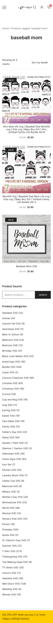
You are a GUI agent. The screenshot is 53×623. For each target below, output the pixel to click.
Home (5, 28)
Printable (7, 529)
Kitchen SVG (9, 469)
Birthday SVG (9, 350)
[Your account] (42, 7)
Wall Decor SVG (11, 583)
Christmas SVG (10, 388)
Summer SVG (9, 545)
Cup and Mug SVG (12, 399)
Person (6, 524)
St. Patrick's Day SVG (14, 540)
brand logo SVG (11, 361)
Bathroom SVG (10, 339)
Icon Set (6, 464)
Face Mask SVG (11, 421)
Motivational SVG (11, 502)
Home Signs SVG (11, 459)
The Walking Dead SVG (15, 562)
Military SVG (9, 491)
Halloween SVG (10, 453)
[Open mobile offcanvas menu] (4, 7)
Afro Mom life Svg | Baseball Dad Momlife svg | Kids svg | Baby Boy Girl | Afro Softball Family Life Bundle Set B (26, 129)
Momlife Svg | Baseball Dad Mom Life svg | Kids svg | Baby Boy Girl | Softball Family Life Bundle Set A (27, 199)
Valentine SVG (10, 578)
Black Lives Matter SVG (15, 356)
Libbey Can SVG (11, 480)
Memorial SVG (10, 486)
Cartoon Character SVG (15, 377)
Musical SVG (9, 513)
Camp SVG (8, 372)
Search (43, 295)
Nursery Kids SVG (12, 518)
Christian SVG (10, 383)
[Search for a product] (34, 7)
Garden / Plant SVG (13, 442)
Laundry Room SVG (13, 475)
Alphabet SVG (10, 312)
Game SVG (8, 437)
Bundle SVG (8, 366)
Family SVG (8, 426)
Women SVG (9, 594)
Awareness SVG (11, 329)
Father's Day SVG (12, 432)
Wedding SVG (9, 589)
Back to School (10, 334)
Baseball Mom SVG (26, 266)
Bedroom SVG (10, 345)
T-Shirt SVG (8, 551)
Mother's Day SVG (12, 496)
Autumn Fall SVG (11, 323)
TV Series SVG (10, 567)
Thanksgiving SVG (12, 556)
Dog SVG (7, 404)
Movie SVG (8, 507)
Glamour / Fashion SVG (15, 448)
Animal (6, 318)
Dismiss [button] (24, 618)
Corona (6, 394)
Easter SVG (8, 415)
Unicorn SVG (9, 572)
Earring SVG (9, 410)
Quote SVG (8, 535)
